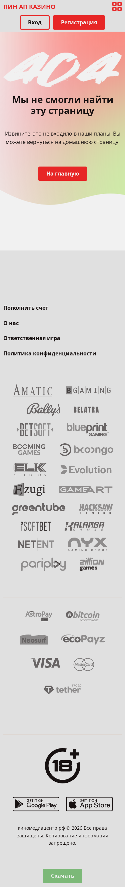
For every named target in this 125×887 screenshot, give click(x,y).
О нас (11, 323)
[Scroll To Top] (117, 847)
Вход (35, 22)
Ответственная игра (31, 338)
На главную (62, 173)
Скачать (62, 875)
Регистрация (79, 22)
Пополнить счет (25, 307)
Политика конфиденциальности (49, 353)
